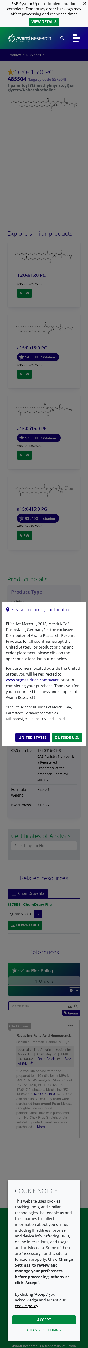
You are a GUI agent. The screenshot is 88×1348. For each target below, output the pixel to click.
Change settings (44, 1330)
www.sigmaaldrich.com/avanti (33, 679)
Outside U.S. (67, 737)
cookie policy (26, 1305)
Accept (44, 1319)
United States (33, 737)
